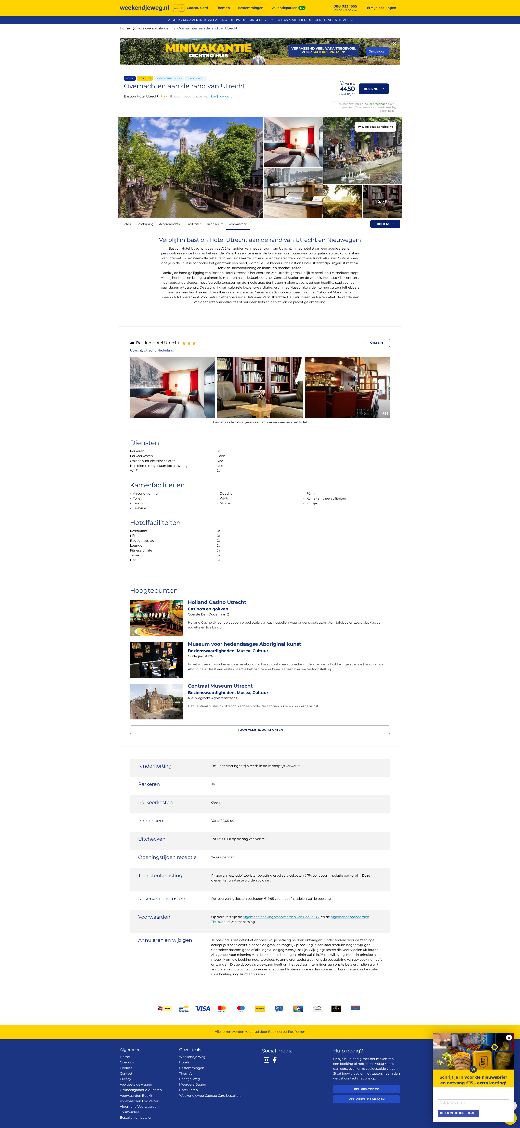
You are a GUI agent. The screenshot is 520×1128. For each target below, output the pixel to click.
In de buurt (215, 224)
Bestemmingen (250, 8)
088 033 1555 (345, 6)
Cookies (126, 1068)
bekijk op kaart (221, 96)
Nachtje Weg (189, 1079)
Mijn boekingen (383, 8)
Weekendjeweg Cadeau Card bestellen (210, 1096)
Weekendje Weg (192, 1057)
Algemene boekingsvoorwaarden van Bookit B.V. (281, 917)
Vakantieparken (285, 8)
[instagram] (266, 1060)
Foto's (127, 224)
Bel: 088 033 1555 (366, 1089)
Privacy (125, 1079)
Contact (126, 1074)
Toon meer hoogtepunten (260, 730)
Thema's (223, 8)
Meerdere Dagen (192, 1085)
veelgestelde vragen (382, 1069)
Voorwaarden (238, 224)
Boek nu (384, 224)
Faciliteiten (194, 224)
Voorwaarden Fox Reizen (139, 1101)
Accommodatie (170, 224)
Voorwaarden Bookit (136, 1096)
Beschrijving (145, 224)
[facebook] (274, 1060)
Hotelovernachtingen (154, 28)
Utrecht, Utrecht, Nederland (152, 351)
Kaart (378, 343)
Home (125, 28)
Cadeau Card (197, 8)
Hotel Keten (188, 1090)
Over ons (127, 1062)
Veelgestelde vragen (136, 1085)
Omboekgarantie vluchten (141, 1090)
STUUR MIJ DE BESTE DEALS (458, 1113)
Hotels (184, 1062)
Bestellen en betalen (136, 1118)
